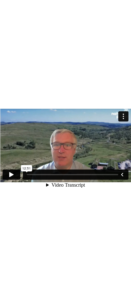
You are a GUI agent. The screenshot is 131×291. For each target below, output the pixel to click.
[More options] (123, 116)
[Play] (11, 175)
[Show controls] (122, 174)
